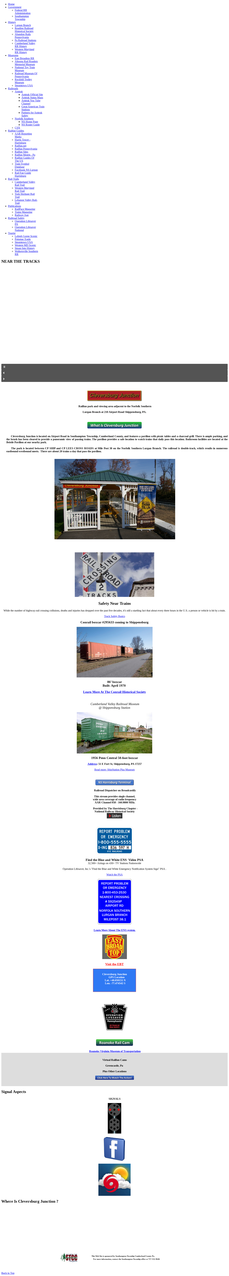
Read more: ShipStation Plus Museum (114, 769)
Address (92, 763)
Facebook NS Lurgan (26, 169)
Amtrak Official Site (32, 94)
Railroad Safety (16, 218)
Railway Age (22, 215)
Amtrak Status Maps (32, 97)
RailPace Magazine (25, 209)
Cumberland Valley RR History (25, 45)
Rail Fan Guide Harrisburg (23, 174)
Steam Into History (25, 248)
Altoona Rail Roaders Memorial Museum (26, 63)
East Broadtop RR (24, 58)
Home (11, 4)
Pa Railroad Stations (25, 40)
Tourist (11, 233)
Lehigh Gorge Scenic (26, 236)
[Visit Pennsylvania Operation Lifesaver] (114, 1017)
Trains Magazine (23, 212)
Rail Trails (13, 178)
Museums (13, 55)
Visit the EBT (114, 964)
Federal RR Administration (23, 12)
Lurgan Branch (23, 25)
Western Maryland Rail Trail (24, 189)
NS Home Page (29, 121)
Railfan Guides (16, 130)
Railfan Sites (21, 151)
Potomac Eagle (23, 239)
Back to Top (7, 1273)
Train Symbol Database (22, 165)
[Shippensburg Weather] (114, 1180)
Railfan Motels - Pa (25, 154)
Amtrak (19, 91)
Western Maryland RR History (24, 51)
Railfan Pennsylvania (26, 148)
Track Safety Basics (114, 616)
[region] (114, 324)
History (12, 22)
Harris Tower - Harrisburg (22, 141)
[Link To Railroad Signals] (114, 1132)
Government (14, 7)
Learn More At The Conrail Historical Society (114, 692)
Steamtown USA (24, 85)
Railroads (13, 88)
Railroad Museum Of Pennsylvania (26, 75)
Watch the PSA (114, 874)
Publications (14, 206)
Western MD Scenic (25, 245)
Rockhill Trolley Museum (23, 81)
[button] (114, 367)
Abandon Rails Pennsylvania (23, 36)
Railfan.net (20, 145)
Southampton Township (22, 18)
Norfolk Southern (24, 118)
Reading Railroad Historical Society (24, 30)
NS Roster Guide (30, 124)
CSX (17, 127)
